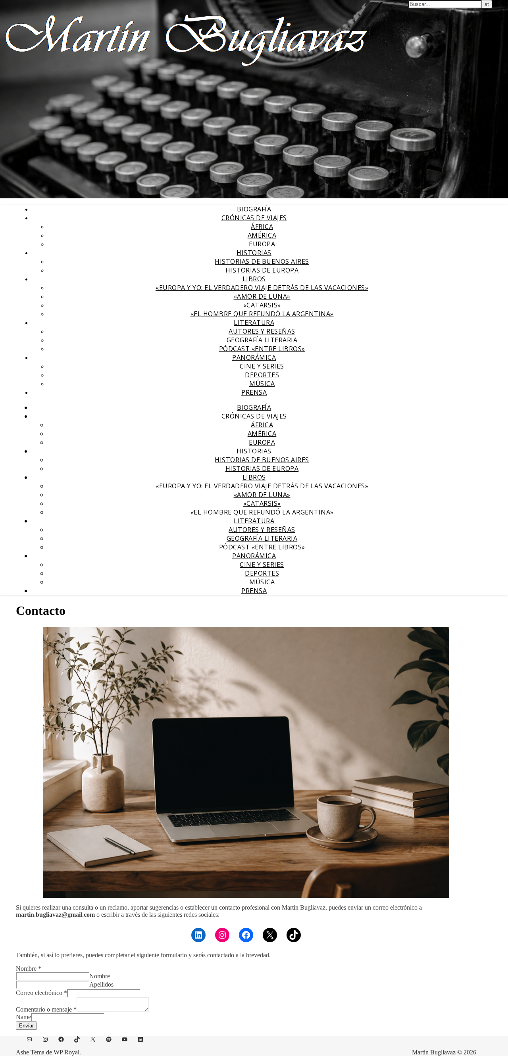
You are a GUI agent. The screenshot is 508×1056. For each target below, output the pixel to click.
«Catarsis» (262, 305)
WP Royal (66, 1052)
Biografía (254, 209)
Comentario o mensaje (46, 1009)
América (262, 235)
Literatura (254, 322)
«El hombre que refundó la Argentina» (262, 313)
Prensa (254, 392)
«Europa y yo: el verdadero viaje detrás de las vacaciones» (262, 287)
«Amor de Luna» (262, 296)
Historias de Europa (262, 270)
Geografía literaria (262, 340)
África (262, 226)
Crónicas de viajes (254, 217)
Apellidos (101, 984)
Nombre (28, 968)
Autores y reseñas (262, 331)
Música (262, 383)
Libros (254, 279)
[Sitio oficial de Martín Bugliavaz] (186, 69)
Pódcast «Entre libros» (262, 348)
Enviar (26, 1026)
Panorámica (254, 357)
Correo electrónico (41, 992)
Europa (262, 244)
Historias (254, 252)
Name (23, 1017)
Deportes (262, 375)
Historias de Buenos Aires (262, 261)
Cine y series (262, 366)
